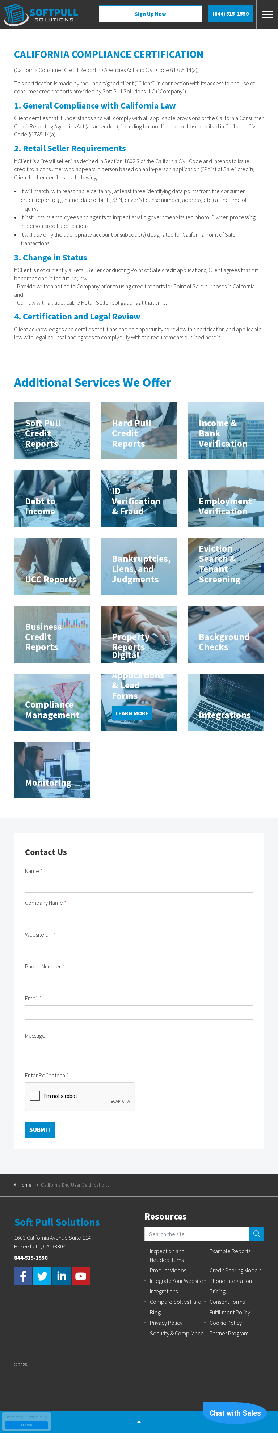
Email (33, 998)
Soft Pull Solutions (41, 15)
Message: (35, 1035)
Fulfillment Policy (230, 1312)
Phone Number (44, 966)
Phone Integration (231, 1280)
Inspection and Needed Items (167, 1255)
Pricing (218, 1291)
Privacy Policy (166, 1322)
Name (34, 870)
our (24, 1417)
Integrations (164, 1291)
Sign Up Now (150, 13)
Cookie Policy (226, 1322)
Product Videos (168, 1270)
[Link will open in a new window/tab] (23, 1276)
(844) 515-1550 (230, 13)
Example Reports (230, 1251)
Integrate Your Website (176, 1280)
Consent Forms (227, 1301)
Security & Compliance (177, 1333)
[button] (256, 1234)
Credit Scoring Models (235, 1270)
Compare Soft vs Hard (175, 1301)
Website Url (40, 934)
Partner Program (229, 1333)
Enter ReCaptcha (47, 1075)
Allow (26, 1425)
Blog (155, 1312)
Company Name (46, 902)
